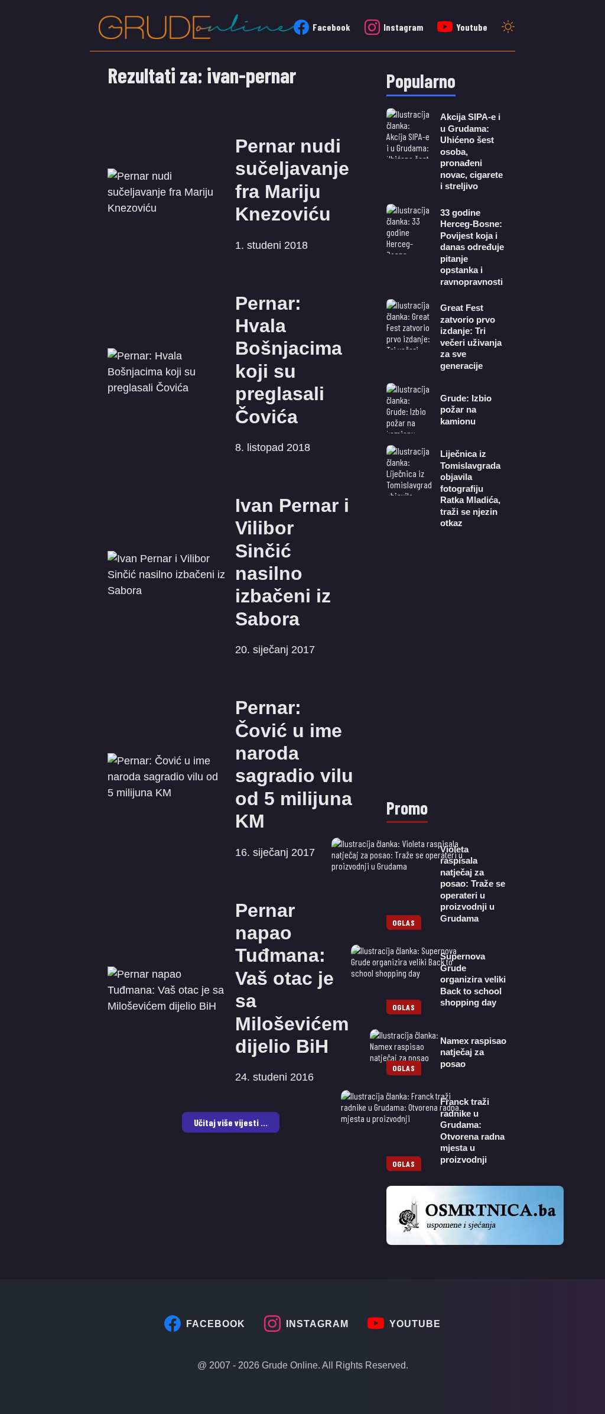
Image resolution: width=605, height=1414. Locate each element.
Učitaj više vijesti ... (231, 1122)
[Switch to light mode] (508, 27)
